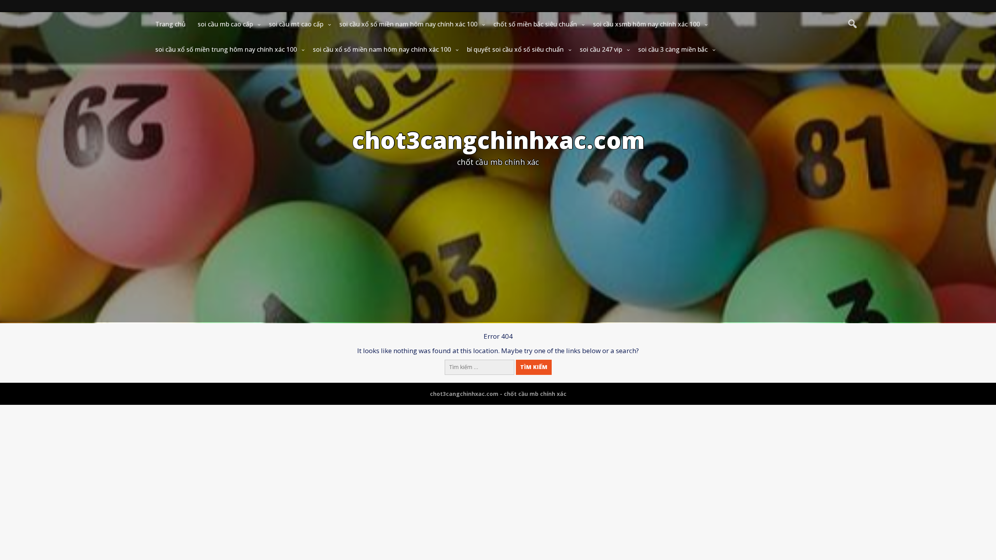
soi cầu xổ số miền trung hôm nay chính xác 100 (226, 49)
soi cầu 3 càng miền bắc (673, 49)
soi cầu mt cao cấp (296, 24)
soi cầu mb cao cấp (225, 24)
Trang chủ (170, 24)
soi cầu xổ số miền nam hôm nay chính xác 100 (408, 24)
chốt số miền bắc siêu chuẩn (535, 24)
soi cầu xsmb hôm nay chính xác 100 (646, 24)
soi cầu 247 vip (601, 49)
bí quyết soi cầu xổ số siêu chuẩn (515, 49)
